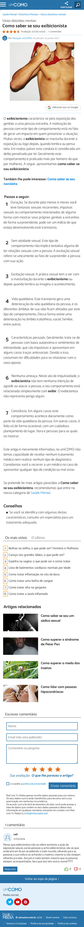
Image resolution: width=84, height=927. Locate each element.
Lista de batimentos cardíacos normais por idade (40, 567)
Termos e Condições (16, 923)
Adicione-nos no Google (65, 107)
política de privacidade (34, 784)
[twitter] (9, 901)
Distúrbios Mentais (28, 14)
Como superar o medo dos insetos (60, 666)
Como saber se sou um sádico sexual (57, 618)
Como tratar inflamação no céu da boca (34, 574)
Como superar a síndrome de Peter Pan (60, 642)
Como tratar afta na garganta (27, 587)
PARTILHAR (66, 7)
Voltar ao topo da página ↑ (42, 879)
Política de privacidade (42, 923)
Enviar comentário (63, 786)
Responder (10, 869)
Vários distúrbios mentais (53, 14)
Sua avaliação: (20, 776)
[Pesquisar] (78, 5)
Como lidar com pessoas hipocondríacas (59, 689)
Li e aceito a (28, 783)
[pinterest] (25, 901)
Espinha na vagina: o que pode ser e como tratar (39, 561)
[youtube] (17, 901)
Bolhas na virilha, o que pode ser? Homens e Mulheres (44, 548)
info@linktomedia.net (36, 813)
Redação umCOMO (22, 38)
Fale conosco (70, 917)
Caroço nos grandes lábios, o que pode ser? (36, 555)
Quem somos (52, 917)
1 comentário (54, 31)
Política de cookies (67, 923)
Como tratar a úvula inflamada (28, 594)
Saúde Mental (10, 14)
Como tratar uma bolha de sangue (31, 581)
